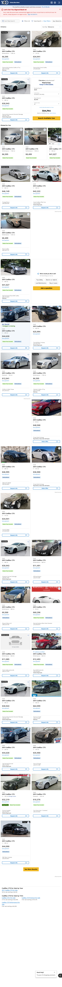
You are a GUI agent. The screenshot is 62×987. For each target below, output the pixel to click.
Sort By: (44, 27)
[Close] (54, 972)
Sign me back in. (32, 14)
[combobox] (10, 21)
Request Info (13, 73)
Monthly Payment (38, 88)
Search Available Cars (46, 118)
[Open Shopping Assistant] (60, 976)
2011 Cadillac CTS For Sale (10, 890)
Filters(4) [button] (27, 21)
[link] (18, 62)
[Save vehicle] (28, 33)
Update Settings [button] (53, 113)
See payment (5, 59)
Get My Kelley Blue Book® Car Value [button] (47, 107)
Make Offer (45, 441)
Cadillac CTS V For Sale (8, 898)
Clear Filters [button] (47, 21)
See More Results (31, 869)
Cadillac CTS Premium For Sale (31, 898)
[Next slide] (59, 144)
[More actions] (27, 73)
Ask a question (46, 288)
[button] (52, 3)
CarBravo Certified (39, 652)
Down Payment (37, 98)
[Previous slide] (3, 144)
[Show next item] (27, 314)
